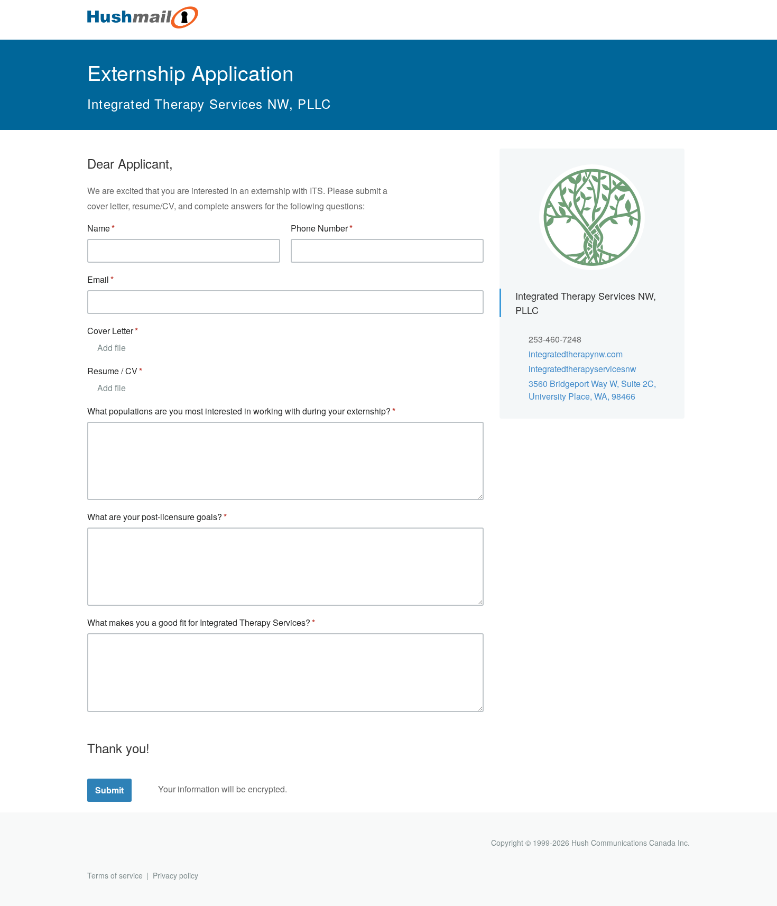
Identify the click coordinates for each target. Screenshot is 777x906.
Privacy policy (175, 875)
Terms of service (115, 875)
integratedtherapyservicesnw (582, 369)
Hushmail (128, 844)
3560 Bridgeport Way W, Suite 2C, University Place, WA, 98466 (592, 389)
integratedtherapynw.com (576, 354)
